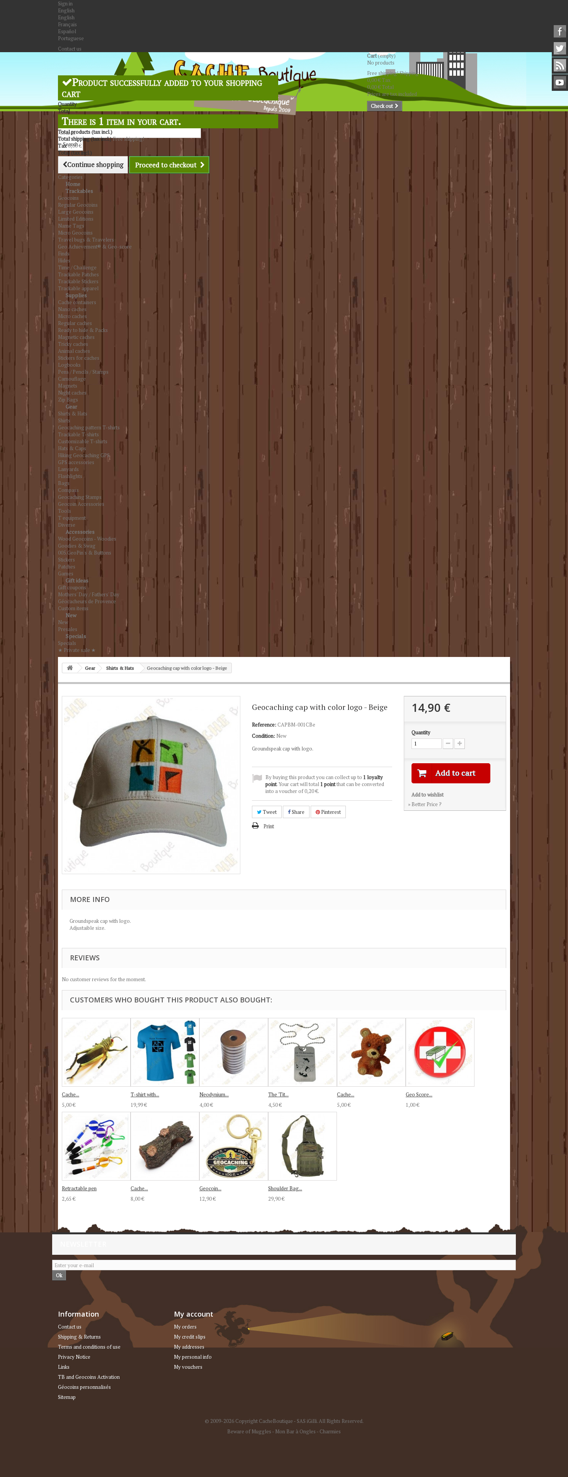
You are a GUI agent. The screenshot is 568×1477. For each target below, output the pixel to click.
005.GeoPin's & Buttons (84, 552)
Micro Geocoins (75, 232)
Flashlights (70, 476)
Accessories (80, 531)
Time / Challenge (77, 267)
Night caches (72, 392)
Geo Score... (419, 1094)
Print (269, 826)
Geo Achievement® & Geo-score (95, 246)
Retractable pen (79, 1188)
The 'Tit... (278, 1094)
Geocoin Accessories (81, 503)
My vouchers (188, 1366)
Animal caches (74, 350)
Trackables (79, 190)
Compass (68, 490)
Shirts (64, 420)
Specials (76, 636)
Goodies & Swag (76, 545)
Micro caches (72, 316)
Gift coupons (72, 587)
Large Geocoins (76, 211)
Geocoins (68, 197)
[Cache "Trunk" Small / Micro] (165, 1146)
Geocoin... (210, 1188)
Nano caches (72, 309)
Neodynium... (214, 1094)
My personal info (193, 1356)
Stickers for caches (78, 357)
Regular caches (75, 323)
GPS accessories (76, 462)
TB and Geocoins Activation (89, 1376)
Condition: (263, 735)
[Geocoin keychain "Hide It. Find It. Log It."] (233, 1146)
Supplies (76, 295)
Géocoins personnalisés (84, 1386)
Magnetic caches (76, 337)
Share (297, 811)
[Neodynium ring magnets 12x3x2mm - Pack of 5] (233, 1052)
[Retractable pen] (96, 1146)
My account (193, 1314)
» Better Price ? (425, 804)
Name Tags (71, 225)
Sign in (65, 3)
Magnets (67, 385)
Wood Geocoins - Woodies (87, 538)
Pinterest (330, 811)
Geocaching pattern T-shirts (89, 427)
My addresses (189, 1346)
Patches (66, 566)
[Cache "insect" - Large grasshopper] (96, 1052)
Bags (64, 483)
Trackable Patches (78, 274)
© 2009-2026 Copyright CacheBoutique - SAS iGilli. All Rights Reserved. (284, 1420)
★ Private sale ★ (77, 650)
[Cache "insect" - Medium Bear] (371, 1052)
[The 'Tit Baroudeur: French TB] (302, 1052)
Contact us (70, 48)
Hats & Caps (72, 448)
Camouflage (72, 378)
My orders (185, 1326)
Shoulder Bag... (285, 1188)
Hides (64, 260)
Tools (64, 510)
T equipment (72, 517)
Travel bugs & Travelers (86, 239)
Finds (64, 253)
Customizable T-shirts (82, 441)
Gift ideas (77, 580)
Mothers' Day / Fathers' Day (88, 594)
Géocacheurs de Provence (87, 601)
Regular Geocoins (78, 204)
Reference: (264, 724)
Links (64, 1366)
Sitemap (67, 1397)
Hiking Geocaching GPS (84, 455)
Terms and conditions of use (89, 1346)
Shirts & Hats (72, 413)
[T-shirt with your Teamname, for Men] (165, 1052)
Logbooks (69, 364)
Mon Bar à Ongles (295, 1431)
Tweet (269, 811)
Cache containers (77, 302)
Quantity (421, 732)
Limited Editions (76, 218)
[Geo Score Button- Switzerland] (440, 1052)
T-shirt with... (145, 1094)
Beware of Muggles (249, 1431)
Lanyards (68, 469)
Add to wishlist (428, 794)
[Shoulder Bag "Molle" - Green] (302, 1146)
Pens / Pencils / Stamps (83, 371)
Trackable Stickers (78, 281)
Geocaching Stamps (80, 496)
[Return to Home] (70, 668)
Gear (71, 406)
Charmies (330, 1431)
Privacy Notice (74, 1356)
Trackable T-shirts (78, 434)
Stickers (66, 559)
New (71, 615)
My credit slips (190, 1336)
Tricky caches (73, 343)
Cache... (70, 1094)
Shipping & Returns (79, 1336)
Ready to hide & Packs (83, 330)
